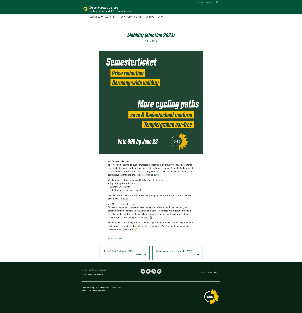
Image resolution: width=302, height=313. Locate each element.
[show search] (217, 2)
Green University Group (103, 7)
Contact (209, 2)
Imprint (203, 272)
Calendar (200, 2)
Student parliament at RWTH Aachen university (111, 11)
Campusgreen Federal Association (94, 270)
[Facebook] (159, 271)
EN (159, 16)
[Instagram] (153, 271)
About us (95, 16)
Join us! (151, 16)
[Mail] (143, 271)
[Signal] (148, 271)
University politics (131, 16)
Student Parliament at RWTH (92, 274)
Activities (110, 16)
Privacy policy (213, 272)
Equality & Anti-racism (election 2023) (177, 253)
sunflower (101, 290)
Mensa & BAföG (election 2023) (124, 253)
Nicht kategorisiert (115, 238)
